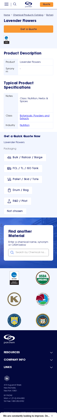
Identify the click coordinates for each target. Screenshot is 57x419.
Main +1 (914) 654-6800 (14, 398)
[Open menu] (6, 5)
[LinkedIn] (7, 378)
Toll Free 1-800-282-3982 (14, 401)
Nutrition (24, 125)
